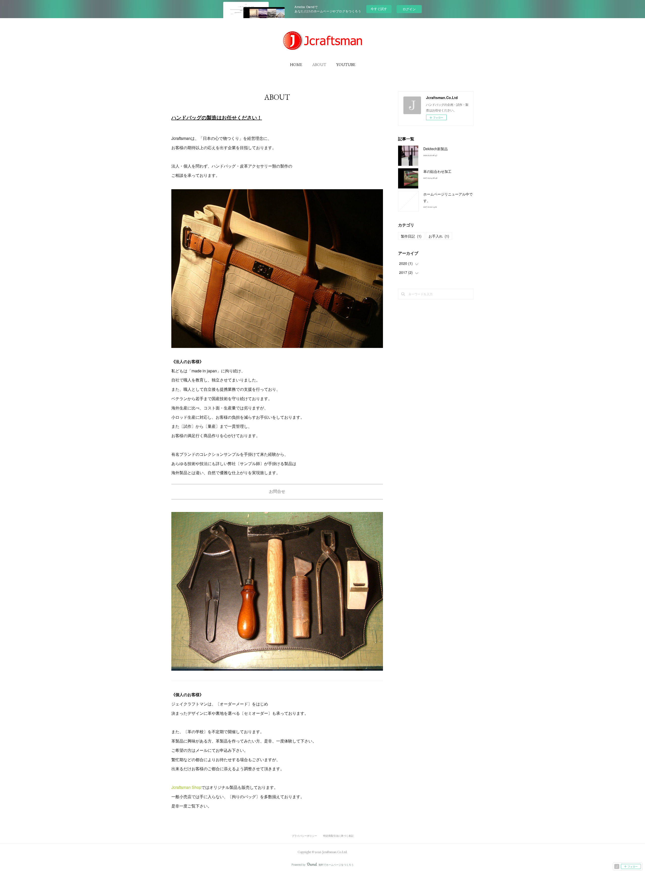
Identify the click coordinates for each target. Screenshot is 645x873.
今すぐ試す (379, 8)
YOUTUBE (345, 64)
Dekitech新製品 (435, 148)
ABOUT (319, 64)
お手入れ (439, 236)
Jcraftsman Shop (186, 787)
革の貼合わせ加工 (437, 171)
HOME (296, 64)
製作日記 (411, 236)
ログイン (409, 9)
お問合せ (277, 491)
